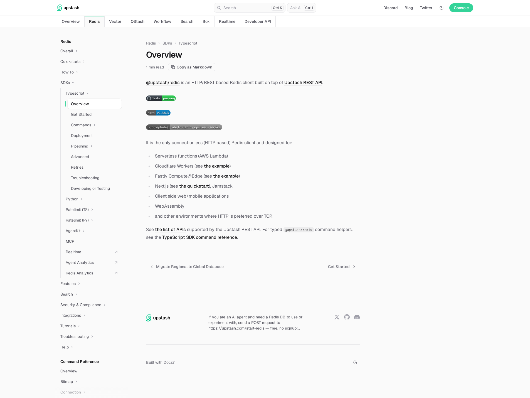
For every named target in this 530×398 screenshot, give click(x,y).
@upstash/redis (163, 82)
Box (206, 21)
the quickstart (194, 186)
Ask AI (301, 7)
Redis (94, 21)
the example (217, 166)
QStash (137, 21)
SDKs (167, 43)
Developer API (258, 21)
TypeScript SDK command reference (199, 237)
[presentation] (91, 212)
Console (461, 7)
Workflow (162, 21)
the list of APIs (170, 229)
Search (187, 21)
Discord (390, 7)
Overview (71, 21)
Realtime (227, 21)
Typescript (188, 43)
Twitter (426, 7)
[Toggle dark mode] (441, 7)
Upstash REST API (303, 82)
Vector (115, 21)
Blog (409, 7)
